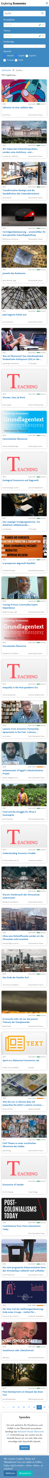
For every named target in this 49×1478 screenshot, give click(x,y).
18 (34, 1407)
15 (19, 1407)
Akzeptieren (25, 1473)
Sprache (7, 51)
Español (32, 56)
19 (39, 1407)
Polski (20, 60)
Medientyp (8, 42)
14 (13, 1407)
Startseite (6, 70)
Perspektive (9, 20)
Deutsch (10, 56)
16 (24, 1407)
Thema (6, 31)
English (21, 56)
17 (29, 1407)
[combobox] (24, 46)
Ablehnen (10, 1473)
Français (10, 60)
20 (44, 1407)
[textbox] (24, 46)
